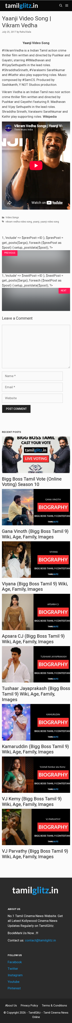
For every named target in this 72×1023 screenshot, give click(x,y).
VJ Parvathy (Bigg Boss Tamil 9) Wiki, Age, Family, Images (35, 853)
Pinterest (14, 988)
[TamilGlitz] (22, 5)
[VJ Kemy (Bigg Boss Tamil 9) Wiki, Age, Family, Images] (36, 790)
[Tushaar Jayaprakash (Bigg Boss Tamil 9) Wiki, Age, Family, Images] (36, 680)
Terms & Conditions (54, 1005)
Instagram (15, 975)
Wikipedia (50, 116)
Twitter (13, 969)
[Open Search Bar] (61, 5)
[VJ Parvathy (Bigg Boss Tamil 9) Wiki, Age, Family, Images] (36, 843)
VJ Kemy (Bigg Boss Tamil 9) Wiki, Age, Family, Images (32, 801)
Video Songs (12, 217)
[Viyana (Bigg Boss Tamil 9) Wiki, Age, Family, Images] (36, 575)
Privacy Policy (29, 1005)
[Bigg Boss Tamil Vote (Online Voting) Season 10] (36, 470)
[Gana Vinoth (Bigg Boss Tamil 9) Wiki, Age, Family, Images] (36, 523)
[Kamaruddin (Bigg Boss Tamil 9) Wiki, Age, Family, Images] (36, 738)
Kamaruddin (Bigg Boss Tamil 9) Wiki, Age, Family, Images (35, 749)
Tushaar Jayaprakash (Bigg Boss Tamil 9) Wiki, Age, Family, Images (36, 694)
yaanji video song (50, 221)
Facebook (15, 962)
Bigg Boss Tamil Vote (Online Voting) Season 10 (32, 481)
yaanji (36, 221)
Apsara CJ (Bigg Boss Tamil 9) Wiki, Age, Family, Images (33, 638)
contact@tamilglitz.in (40, 940)
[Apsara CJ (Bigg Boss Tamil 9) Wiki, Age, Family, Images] (36, 627)
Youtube (13, 982)
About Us (11, 1005)
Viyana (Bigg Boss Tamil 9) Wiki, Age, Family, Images (35, 586)
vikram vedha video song (19, 221)
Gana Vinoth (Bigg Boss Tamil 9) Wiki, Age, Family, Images (35, 534)
